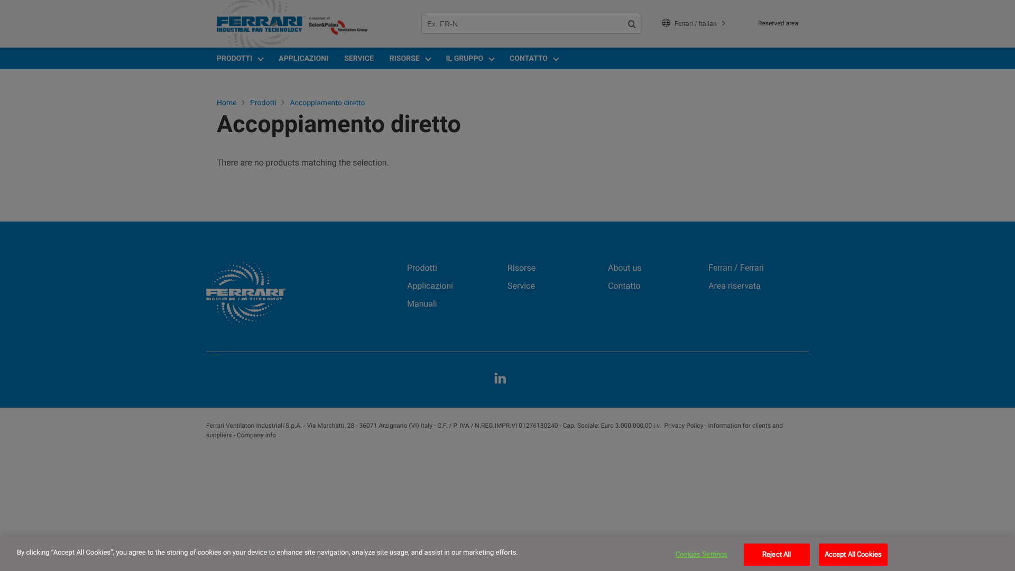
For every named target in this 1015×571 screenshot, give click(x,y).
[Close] (998, 552)
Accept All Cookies (853, 554)
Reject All (776, 554)
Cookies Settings (701, 554)
